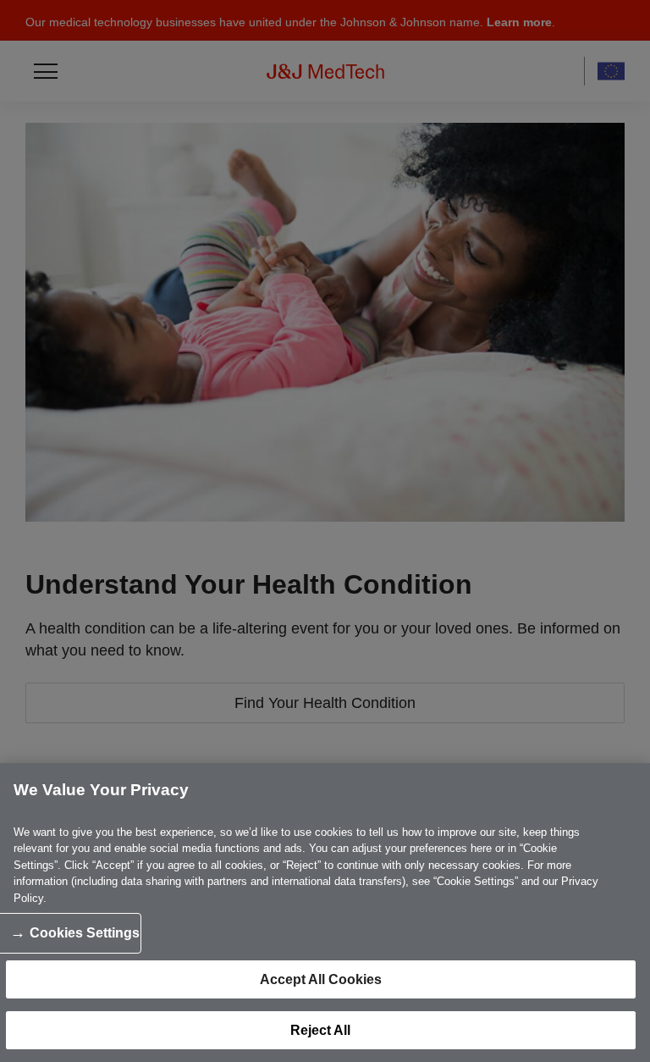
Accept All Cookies (321, 979)
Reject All (320, 1030)
